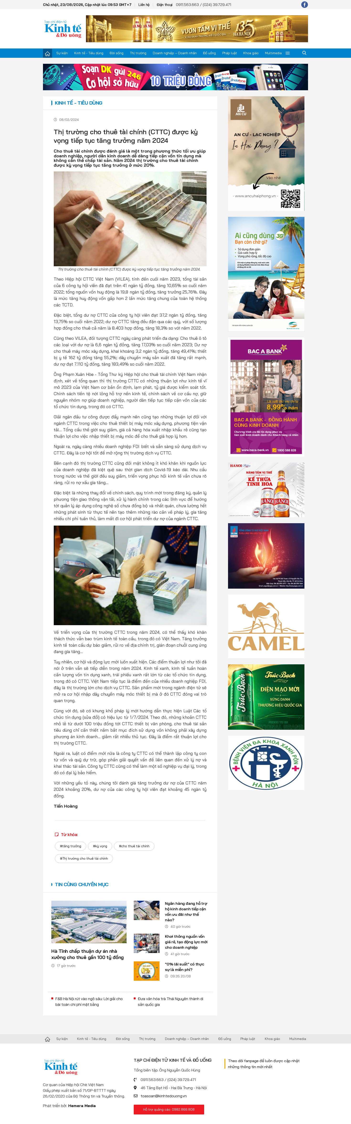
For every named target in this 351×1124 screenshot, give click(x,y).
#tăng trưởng (70, 846)
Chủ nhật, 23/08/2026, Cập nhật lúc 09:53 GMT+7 (87, 4)
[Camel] (266, 625)
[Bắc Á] (266, 396)
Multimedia (273, 53)
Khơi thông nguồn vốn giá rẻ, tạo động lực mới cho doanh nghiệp (186, 942)
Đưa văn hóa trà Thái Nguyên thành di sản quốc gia (170, 1001)
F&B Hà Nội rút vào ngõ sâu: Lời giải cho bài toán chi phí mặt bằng (89, 1001)
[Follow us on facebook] (304, 4)
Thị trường (138, 53)
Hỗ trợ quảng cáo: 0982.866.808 (169, 1109)
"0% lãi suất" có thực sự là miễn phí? (184, 967)
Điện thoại (164, 4)
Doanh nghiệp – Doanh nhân (175, 53)
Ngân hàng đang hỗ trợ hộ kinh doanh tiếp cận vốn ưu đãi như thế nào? (186, 911)
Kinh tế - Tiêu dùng (88, 53)
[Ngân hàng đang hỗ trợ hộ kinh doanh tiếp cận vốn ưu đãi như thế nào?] (147, 910)
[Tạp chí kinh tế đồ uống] (63, 29)
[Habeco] (266, 489)
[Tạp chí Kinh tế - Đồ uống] (47, 1038)
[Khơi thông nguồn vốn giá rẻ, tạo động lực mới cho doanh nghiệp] (147, 943)
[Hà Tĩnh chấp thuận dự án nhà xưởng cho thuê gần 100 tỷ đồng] (89, 922)
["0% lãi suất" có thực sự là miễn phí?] (147, 971)
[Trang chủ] (47, 53)
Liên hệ (143, 4)
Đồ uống (209, 53)
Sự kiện (62, 53)
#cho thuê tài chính (134, 846)
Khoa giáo (251, 53)
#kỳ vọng (100, 846)
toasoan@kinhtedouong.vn (164, 1095)
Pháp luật (229, 53)
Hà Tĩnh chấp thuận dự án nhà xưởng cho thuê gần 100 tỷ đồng (87, 954)
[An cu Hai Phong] (266, 153)
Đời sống (116, 53)
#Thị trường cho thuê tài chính (84, 858)
